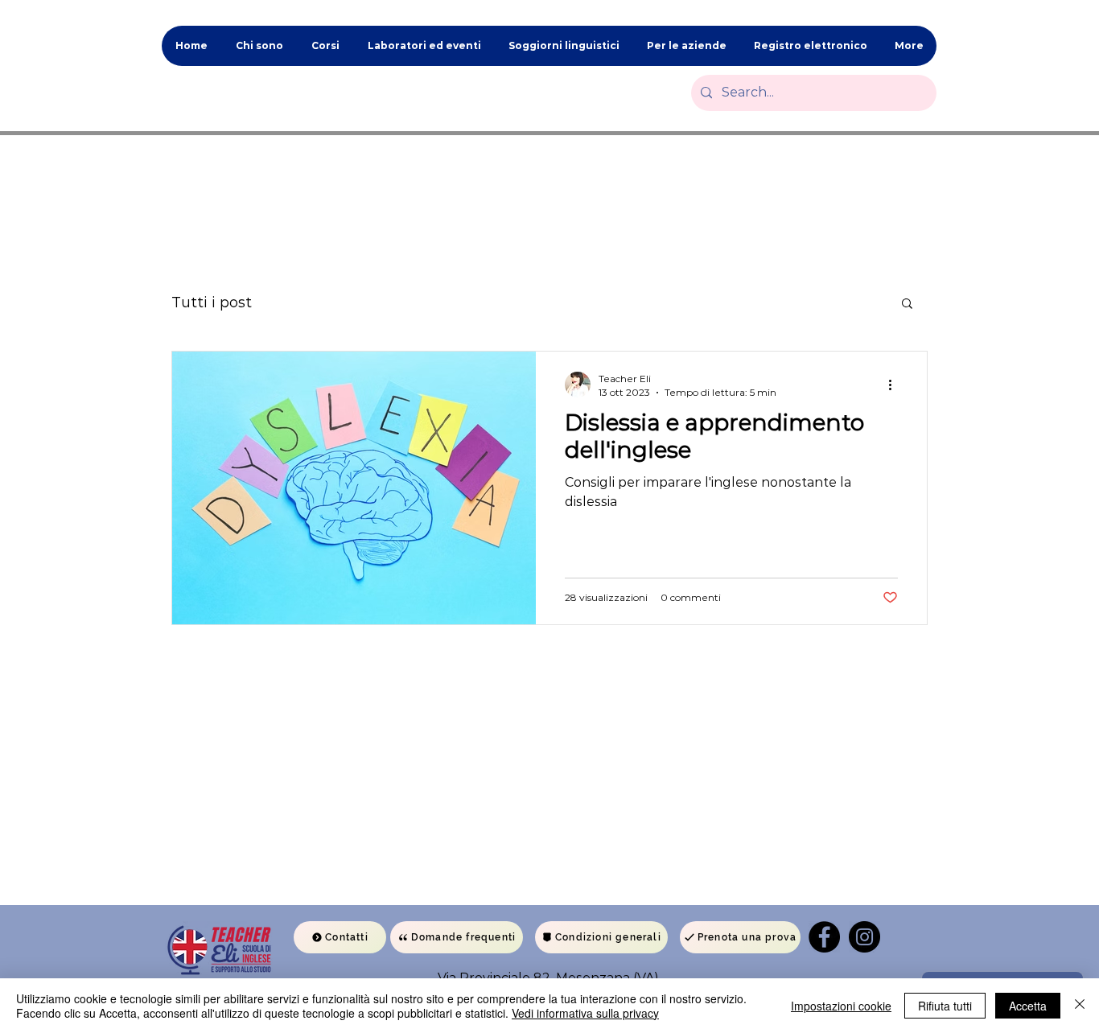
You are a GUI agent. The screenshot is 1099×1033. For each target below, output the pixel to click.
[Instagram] (864, 937)
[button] (907, 304)
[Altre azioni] (895, 384)
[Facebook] (824, 937)
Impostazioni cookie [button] (841, 1006)
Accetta (1028, 1006)
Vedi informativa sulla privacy (585, 1013)
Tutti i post (211, 302)
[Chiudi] (1079, 1005)
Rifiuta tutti (945, 1006)
